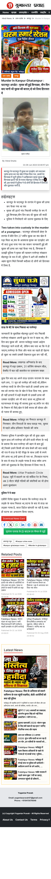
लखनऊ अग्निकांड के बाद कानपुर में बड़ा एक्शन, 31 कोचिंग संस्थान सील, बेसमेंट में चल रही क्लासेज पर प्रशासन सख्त (25, 366)
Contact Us (21, 819)
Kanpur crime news (24, 541)
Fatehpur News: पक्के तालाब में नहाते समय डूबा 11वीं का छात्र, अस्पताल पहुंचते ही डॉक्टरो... (32, 775)
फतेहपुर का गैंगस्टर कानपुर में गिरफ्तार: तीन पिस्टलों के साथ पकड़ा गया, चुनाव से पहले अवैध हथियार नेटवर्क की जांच (25, 424)
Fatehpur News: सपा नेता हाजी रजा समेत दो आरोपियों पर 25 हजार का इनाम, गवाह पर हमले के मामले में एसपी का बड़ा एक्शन (12, 585)
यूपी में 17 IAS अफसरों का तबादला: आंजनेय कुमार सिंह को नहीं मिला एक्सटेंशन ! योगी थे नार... (32, 713)
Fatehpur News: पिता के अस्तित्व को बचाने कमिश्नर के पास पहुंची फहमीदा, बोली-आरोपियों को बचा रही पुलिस (25, 694)
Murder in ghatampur (37, 545)
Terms (33, 819)
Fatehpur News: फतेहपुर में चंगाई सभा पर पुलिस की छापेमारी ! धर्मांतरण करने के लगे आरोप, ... (31, 763)
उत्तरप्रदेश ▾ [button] (24, 12)
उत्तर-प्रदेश (19, 18)
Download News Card (14, 518)
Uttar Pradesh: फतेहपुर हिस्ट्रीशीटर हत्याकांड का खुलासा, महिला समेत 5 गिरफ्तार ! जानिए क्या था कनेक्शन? (37, 624)
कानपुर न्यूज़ (8, 541)
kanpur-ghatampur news (14, 545)
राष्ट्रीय (43, 12)
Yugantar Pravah (22, 813)
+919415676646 (29, 800)
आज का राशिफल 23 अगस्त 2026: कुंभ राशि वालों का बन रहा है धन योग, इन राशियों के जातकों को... (32, 738)
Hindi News (7, 18)
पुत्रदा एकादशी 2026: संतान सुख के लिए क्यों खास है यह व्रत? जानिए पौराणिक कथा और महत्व (32, 726)
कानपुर (29, 18)
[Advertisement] (25, 217)
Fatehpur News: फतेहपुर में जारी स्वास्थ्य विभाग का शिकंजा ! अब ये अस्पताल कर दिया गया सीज (38, 584)
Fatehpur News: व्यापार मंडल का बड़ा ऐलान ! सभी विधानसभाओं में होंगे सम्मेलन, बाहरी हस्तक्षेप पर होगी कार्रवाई (12, 623)
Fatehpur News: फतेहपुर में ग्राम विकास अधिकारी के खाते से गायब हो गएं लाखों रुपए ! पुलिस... (30, 750)
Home (6, 12)
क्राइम (13, 12)
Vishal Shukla (10, 161)
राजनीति (34, 12)
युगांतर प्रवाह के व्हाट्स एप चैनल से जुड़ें (25, 531)
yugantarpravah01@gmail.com (28, 798)
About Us (8, 819)
